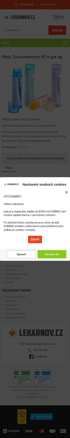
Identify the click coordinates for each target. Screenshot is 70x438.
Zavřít (35, 239)
